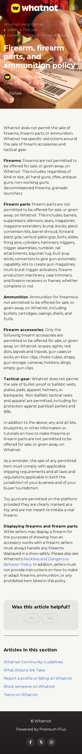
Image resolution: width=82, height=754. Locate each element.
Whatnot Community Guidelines (33, 662)
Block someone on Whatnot (29, 686)
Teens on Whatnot (21, 695)
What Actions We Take (24, 670)
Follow (15, 93)
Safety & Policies (21, 30)
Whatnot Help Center (24, 24)
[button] (73, 8)
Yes (50, 618)
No (31, 618)
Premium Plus (52, 729)
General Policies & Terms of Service (39, 35)
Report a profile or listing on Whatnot (38, 678)
